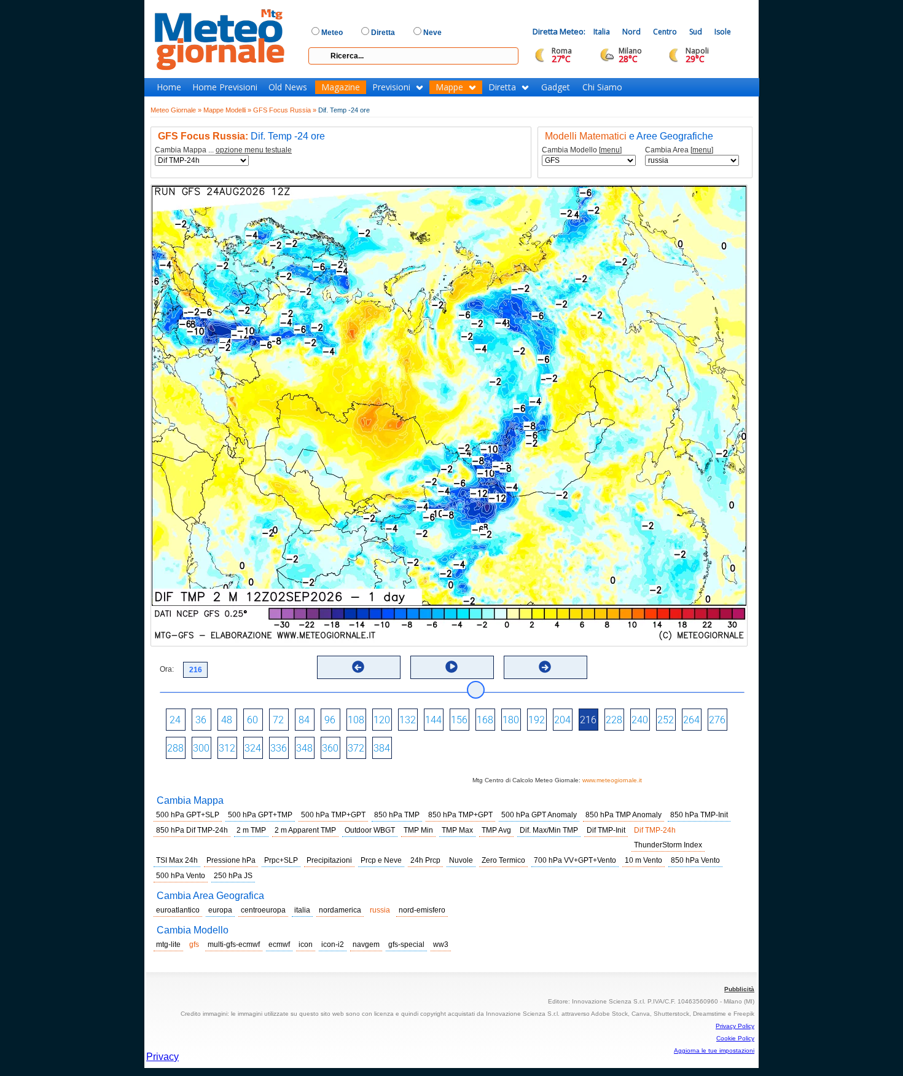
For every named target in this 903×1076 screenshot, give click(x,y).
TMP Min (418, 830)
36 (200, 720)
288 (175, 748)
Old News (287, 87)
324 (252, 748)
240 (639, 720)
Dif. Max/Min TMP (549, 830)
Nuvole (461, 860)
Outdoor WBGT (370, 830)
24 (175, 720)
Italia (601, 31)
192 (536, 720)
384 (381, 748)
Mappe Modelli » (227, 110)
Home (169, 87)
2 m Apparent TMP (305, 830)
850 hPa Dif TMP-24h (192, 830)
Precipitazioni (329, 860)
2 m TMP (251, 830)
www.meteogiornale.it (612, 780)
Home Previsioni (224, 87)
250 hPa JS (233, 875)
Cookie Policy (735, 1038)
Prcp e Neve (381, 860)
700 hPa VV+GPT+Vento (575, 860)
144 (433, 720)
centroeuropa (263, 910)
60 (252, 720)
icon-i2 (332, 944)
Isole (722, 31)
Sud (695, 31)
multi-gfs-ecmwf (234, 944)
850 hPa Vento (695, 860)
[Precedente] (358, 666)
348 (304, 748)
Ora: (167, 669)
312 (227, 748)
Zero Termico (503, 860)
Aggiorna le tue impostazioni (714, 1050)
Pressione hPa (231, 860)
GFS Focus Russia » (284, 110)
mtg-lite (168, 944)
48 (226, 720)
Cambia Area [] (679, 150)
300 (201, 748)
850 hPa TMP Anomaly (623, 815)
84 (304, 720)
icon (306, 944)
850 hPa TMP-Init (699, 815)
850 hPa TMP (397, 815)
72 (278, 720)
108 (356, 720)
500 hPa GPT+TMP (260, 815)
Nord (631, 31)
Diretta (502, 87)
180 (510, 720)
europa (220, 910)
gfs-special (406, 944)
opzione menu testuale (254, 150)
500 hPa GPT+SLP (187, 815)
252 (665, 720)
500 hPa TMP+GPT (333, 815)
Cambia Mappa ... (223, 150)
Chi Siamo (602, 87)
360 (330, 748)
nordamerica (340, 910)
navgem (366, 944)
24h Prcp (425, 860)
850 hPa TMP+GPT (460, 815)
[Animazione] (451, 666)
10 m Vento (643, 860)
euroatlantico (178, 910)
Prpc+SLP (281, 860)
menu (610, 150)
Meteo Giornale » (175, 110)
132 (407, 720)
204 (562, 720)
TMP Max (457, 830)
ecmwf (279, 944)
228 (614, 720)
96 (329, 720)
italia (302, 910)
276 (717, 720)
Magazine (340, 87)
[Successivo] (544, 666)
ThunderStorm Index (668, 845)
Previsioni (391, 87)
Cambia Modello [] (582, 150)
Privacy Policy (735, 1026)
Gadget (555, 87)
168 (485, 720)
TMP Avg (496, 830)
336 (278, 748)
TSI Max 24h (177, 860)
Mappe (449, 87)
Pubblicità (739, 989)
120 (381, 720)
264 (691, 720)
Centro (665, 31)
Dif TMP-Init (606, 830)
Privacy (162, 1056)
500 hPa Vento (180, 875)
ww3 (440, 944)
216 (588, 720)
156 (459, 720)
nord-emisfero (422, 910)
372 (356, 748)
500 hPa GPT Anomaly (539, 815)
